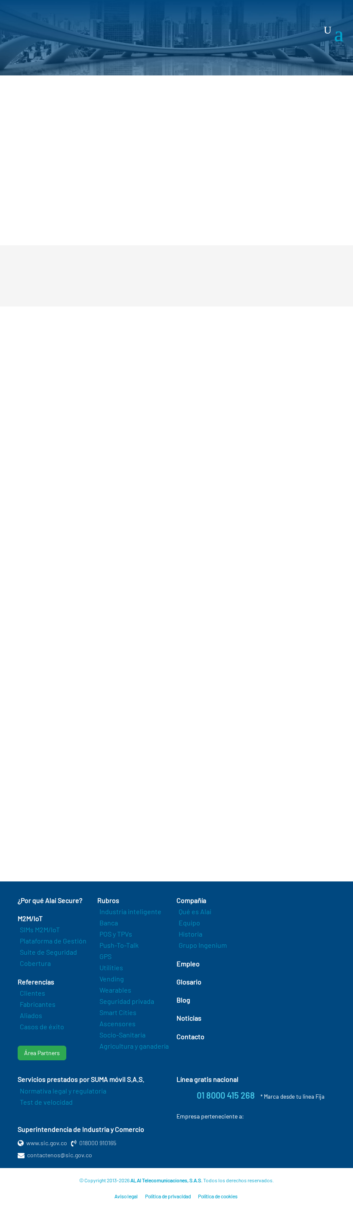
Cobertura (35, 963)
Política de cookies (218, 1196)
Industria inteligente (130, 911)
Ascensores (117, 1023)
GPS (105, 956)
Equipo (189, 922)
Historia (190, 934)
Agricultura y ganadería (134, 1046)
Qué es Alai (195, 911)
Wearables (115, 990)
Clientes (32, 993)
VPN (54, 397)
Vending (111, 979)
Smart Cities (117, 1012)
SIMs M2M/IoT (40, 929)
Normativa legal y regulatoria (63, 1091)
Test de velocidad (46, 1102)
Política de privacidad (168, 1196)
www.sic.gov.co (46, 1143)
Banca (108, 922)
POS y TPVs (115, 934)
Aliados (31, 1015)
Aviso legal (126, 1196)
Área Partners (42, 1052)
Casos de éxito (42, 1026)
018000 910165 (97, 1143)
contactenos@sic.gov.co (59, 1155)
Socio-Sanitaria (122, 1035)
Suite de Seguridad (48, 952)
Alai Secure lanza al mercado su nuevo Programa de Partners (140, 837)
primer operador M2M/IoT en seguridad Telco (246, 213)
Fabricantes (38, 1004)
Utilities (111, 967)
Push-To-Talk (119, 945)
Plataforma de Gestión (53, 941)
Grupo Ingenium (203, 945)
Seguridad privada (126, 1001)
